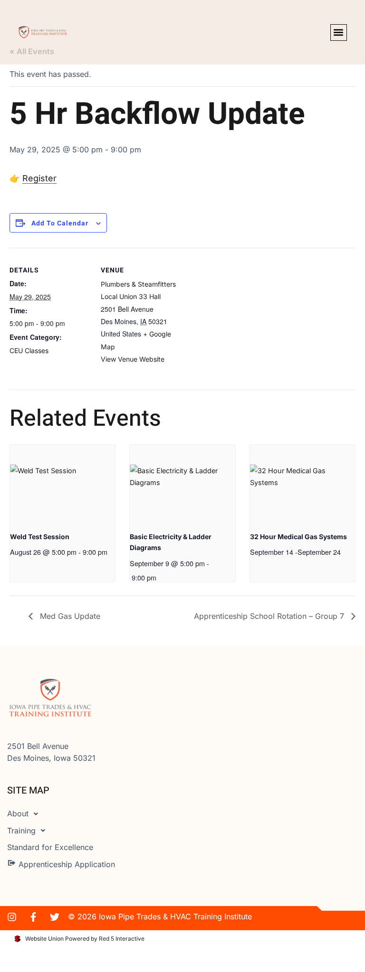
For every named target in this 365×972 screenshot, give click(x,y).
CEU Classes (29, 350)
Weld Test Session (39, 537)
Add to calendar (59, 223)
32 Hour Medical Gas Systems (298, 537)
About (18, 813)
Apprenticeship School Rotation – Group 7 (270, 616)
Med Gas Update (69, 616)
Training (21, 830)
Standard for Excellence (50, 847)
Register (39, 178)
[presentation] (62, 484)
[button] (338, 32)
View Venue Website (132, 359)
